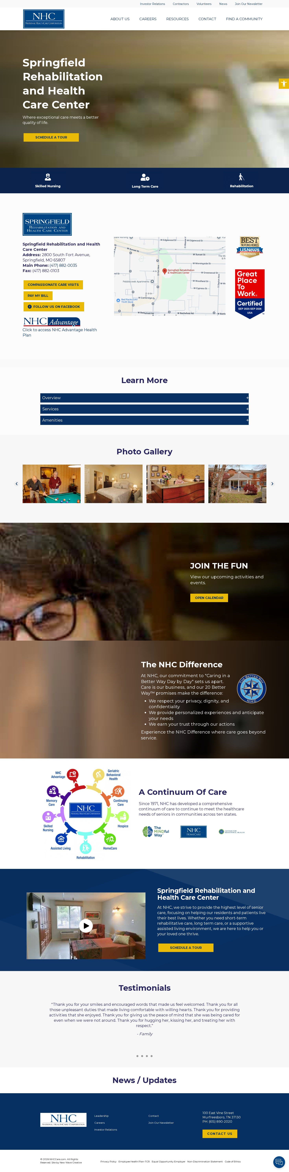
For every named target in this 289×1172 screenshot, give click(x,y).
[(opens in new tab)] (52, 321)
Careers (99, 1122)
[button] (284, 84)
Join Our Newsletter (161, 1122)
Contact (153, 1115)
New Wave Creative (71, 1162)
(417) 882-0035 (63, 265)
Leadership (101, 1115)
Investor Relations (105, 1129)
